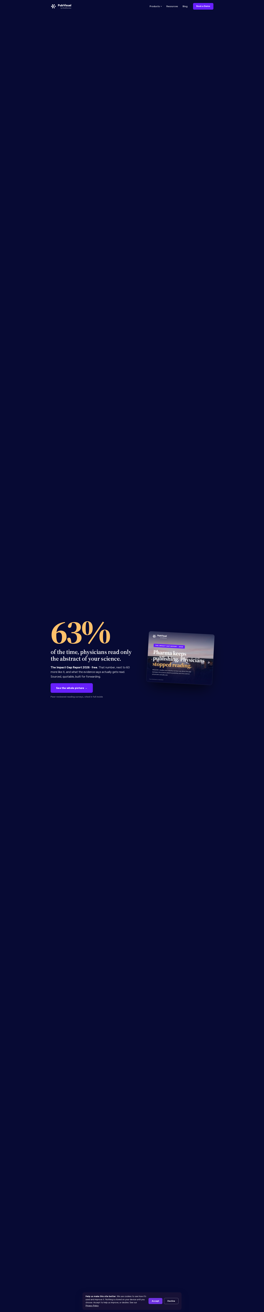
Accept (155, 1301)
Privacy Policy (92, 1305)
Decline (171, 1301)
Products (155, 6)
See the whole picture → (71, 688)
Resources (172, 6)
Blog (185, 6)
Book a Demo (203, 6)
